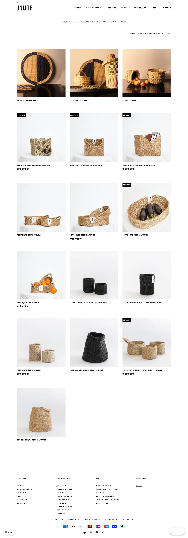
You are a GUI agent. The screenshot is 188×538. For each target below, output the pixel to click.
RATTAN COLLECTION (94, 8)
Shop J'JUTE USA (102, 503)
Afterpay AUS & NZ (64, 506)
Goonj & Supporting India (107, 500)
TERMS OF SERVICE (92, 520)
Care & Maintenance (66, 496)
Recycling (61, 493)
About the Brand (103, 486)
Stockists (100, 493)
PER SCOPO (125, 8)
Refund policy (63, 500)
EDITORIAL (155, 8)
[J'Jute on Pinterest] (103, 533)
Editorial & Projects (105, 496)
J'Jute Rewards (63, 486)
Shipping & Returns (65, 489)
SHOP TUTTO (111, 8)
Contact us (61, 513)
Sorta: (133, 34)
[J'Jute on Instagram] (97, 533)
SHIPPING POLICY (129, 520)
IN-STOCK (77, 8)
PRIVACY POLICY (74, 520)
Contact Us (139, 486)
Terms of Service (64, 510)
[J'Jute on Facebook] (90, 533)
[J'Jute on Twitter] (84, 533)
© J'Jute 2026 (57, 520)
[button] (23, 168)
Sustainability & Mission (107, 489)
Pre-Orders (61, 503)
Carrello (167, 8)
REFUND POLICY (111, 520)
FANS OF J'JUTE (140, 8)
